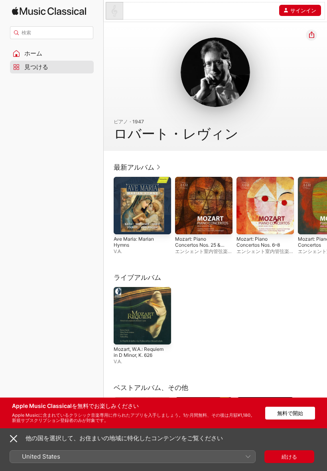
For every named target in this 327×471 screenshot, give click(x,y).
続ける (289, 456)
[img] (49, 11)
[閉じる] (13, 438)
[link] (137, 167)
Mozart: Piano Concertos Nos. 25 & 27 (198, 245)
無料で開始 (290, 413)
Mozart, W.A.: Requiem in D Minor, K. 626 (139, 352)
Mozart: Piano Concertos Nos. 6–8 (258, 242)
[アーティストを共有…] (311, 35)
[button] (51, 53)
